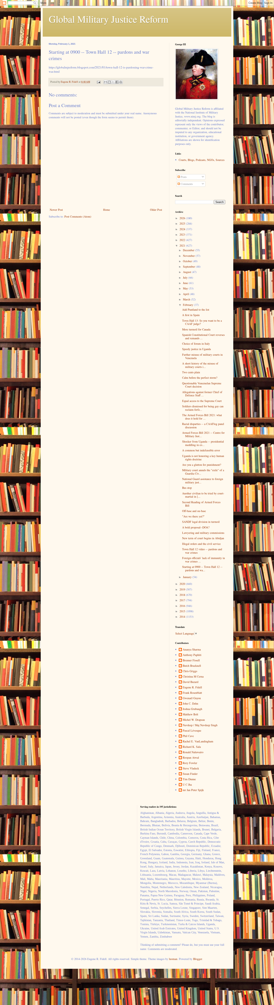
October (188, 261)
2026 (183, 218)
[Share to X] (113, 82)
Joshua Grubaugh (192, 709)
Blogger (197, 959)
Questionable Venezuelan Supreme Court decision (201, 385)
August (187, 272)
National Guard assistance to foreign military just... (202, 480)
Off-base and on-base (194, 511)
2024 (183, 229)
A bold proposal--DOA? (195, 527)
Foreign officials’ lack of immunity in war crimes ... (203, 559)
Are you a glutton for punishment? (201, 465)
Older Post (156, 210)
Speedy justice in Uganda (196, 349)
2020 (183, 584)
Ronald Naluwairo (193, 752)
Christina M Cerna (193, 676)
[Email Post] (98, 81)
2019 (183, 589)
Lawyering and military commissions (203, 533)
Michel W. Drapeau (194, 720)
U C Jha (187, 784)
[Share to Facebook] (117, 82)
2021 (183, 245)
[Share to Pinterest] (121, 82)
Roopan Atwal (191, 757)
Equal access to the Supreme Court (202, 401)
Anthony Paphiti (192, 655)
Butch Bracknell (192, 666)
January (187, 577)
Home (106, 210)
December (189, 250)
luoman (173, 959)
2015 (183, 611)
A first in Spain (191, 315)
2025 (183, 223)
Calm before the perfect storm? (199, 378)
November (189, 256)
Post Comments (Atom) (77, 216)
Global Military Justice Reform (108, 18)
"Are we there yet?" (193, 516)
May (186, 288)
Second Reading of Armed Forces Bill (201, 503)
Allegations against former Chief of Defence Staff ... (202, 393)
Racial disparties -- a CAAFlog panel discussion (203, 425)
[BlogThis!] (109, 82)
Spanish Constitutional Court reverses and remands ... (203, 336)
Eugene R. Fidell (192, 687)
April (186, 294)
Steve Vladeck (191, 768)
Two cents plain (191, 372)
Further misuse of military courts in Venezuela (202, 356)
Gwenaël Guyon (192, 698)
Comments (186, 184)
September (189, 266)
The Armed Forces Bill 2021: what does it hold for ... (202, 416)
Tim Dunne (189, 779)
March (187, 299)
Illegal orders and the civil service (201, 544)
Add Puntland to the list (195, 309)
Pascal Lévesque (192, 730)
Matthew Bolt (190, 714)
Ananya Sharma (192, 649)
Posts (183, 177)
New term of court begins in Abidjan (203, 538)
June (186, 283)
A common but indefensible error (201, 450)
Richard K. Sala (192, 747)
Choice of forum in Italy (196, 343)
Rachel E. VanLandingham (198, 741)
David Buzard (190, 682)
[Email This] (106, 82)
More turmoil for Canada (196, 329)
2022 (183, 240)
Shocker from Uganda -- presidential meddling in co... (203, 443)
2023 (183, 234)
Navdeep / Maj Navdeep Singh (200, 725)
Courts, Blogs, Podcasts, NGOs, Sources (201, 160)
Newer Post (56, 210)
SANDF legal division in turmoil (201, 522)
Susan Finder (190, 774)
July (185, 277)
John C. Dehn (190, 703)
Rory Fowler (190, 763)
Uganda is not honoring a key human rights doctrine (203, 457)
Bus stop (187, 488)
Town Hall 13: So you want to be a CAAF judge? (202, 322)
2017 (183, 600)
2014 (183, 616)
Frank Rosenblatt (192, 693)
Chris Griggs (190, 671)
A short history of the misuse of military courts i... (200, 365)
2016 (183, 606)
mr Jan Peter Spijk (193, 790)
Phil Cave (188, 736)
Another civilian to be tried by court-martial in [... (203, 495)
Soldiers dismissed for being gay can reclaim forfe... (202, 408)
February (188, 305)
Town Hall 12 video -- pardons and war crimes (202, 550)
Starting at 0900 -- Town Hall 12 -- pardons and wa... (202, 568)
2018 (183, 595)
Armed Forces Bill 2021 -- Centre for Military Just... (203, 434)
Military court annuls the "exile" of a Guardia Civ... (203, 471)
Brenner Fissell (191, 660)
